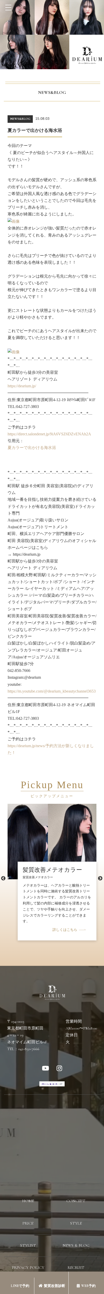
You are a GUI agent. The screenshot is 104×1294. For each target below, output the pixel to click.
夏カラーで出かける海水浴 (32, 447)
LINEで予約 (19, 1286)
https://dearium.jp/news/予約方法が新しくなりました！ (51, 749)
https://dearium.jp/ (22, 386)
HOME (28, 1200)
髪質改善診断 (54, 1286)
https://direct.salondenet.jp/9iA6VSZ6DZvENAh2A (49, 434)
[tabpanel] (52, 862)
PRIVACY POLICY (28, 1267)
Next (100, 878)
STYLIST (28, 1245)
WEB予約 (88, 1286)
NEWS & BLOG (76, 1245)
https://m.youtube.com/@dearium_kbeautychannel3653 (52, 691)
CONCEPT (75, 1200)
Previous (3, 878)
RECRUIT (76, 1267)
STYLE (76, 1223)
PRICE (27, 1223)
